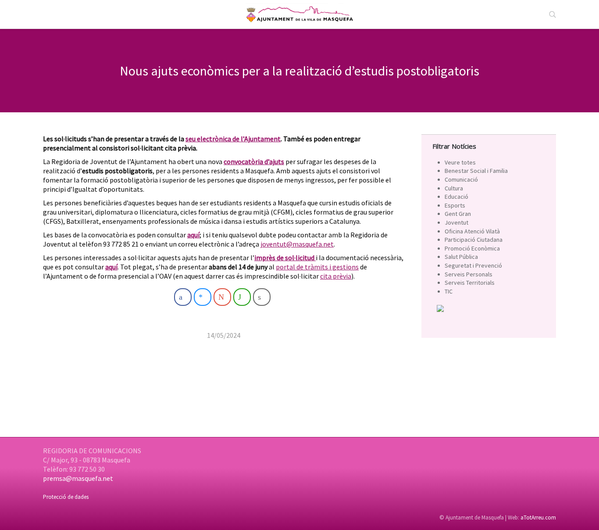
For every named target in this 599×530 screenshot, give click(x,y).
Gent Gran (458, 214)
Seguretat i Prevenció (473, 265)
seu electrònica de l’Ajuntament (233, 138)
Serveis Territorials (470, 282)
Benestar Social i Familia (476, 171)
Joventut (456, 222)
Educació (456, 197)
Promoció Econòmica (472, 248)
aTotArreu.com (538, 517)
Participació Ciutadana (474, 240)
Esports (455, 205)
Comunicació (461, 179)
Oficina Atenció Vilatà (472, 231)
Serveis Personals (468, 274)
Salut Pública (461, 257)
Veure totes (460, 162)
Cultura (454, 188)
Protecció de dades (66, 497)
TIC (449, 291)
